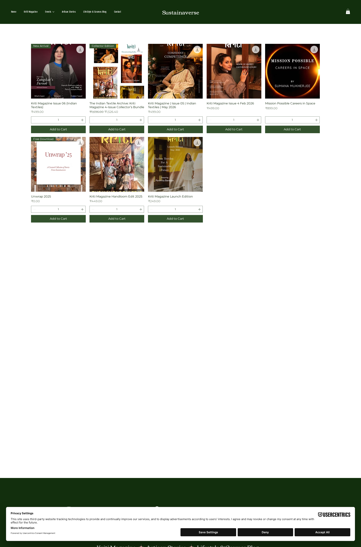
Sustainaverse (180, 12)
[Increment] (82, 120)
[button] (348, 11)
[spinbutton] (58, 120)
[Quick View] (175, 71)
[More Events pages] (53, 12)
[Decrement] (34, 120)
